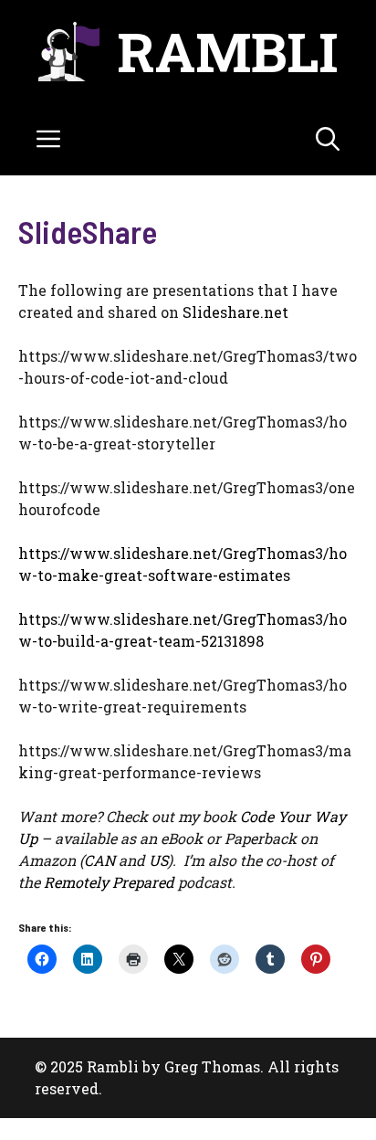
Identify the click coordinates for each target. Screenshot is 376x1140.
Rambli (228, 51)
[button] (328, 138)
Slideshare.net (235, 312)
